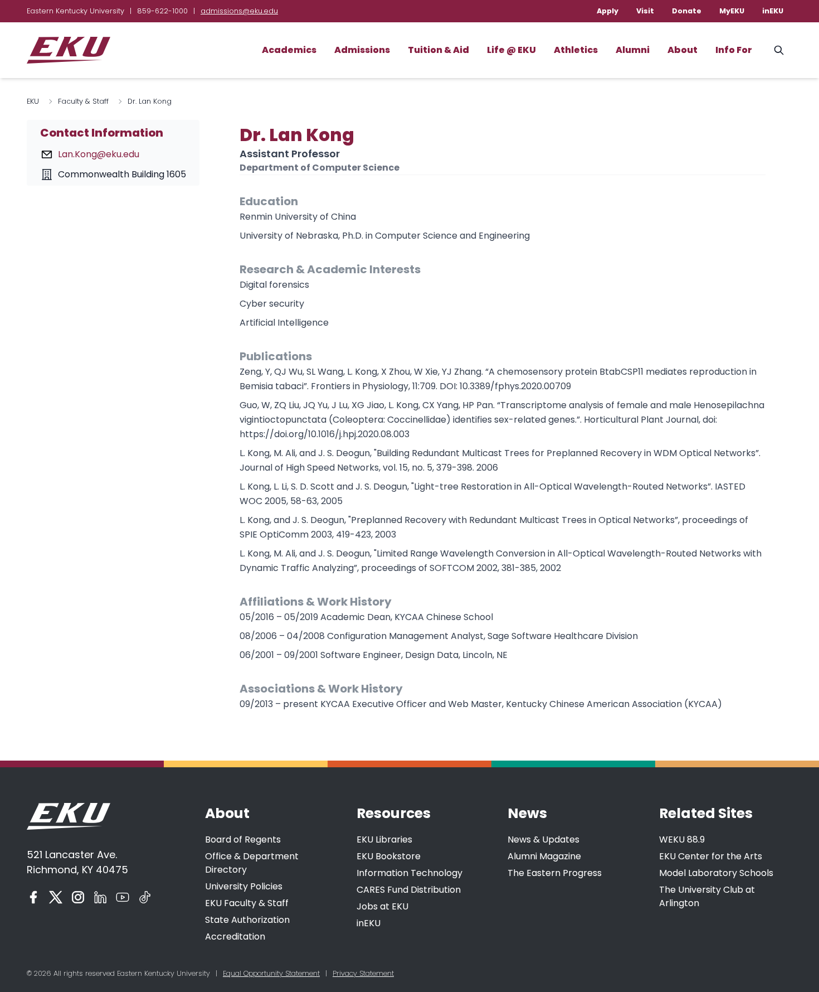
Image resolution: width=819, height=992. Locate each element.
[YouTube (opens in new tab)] (122, 897)
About (682, 49)
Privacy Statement (363, 973)
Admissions (362, 49)
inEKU (772, 11)
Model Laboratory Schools (716, 873)
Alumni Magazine (544, 856)
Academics (289, 49)
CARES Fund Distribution (409, 889)
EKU (33, 101)
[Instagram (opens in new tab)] (78, 897)
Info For (733, 49)
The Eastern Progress (555, 873)
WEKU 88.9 (682, 839)
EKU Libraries (384, 839)
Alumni (633, 49)
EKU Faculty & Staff (247, 903)
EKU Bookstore (389, 856)
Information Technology (409, 873)
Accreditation (235, 936)
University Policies (243, 886)
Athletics (576, 49)
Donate (686, 11)
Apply (607, 11)
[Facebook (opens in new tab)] (33, 897)
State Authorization (247, 919)
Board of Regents (243, 839)
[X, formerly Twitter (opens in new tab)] (55, 897)
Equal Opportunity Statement (271, 973)
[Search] (779, 50)
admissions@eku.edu (239, 11)
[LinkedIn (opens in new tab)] (100, 897)
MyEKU (731, 11)
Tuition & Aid (438, 49)
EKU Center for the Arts (710, 856)
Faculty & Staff (83, 101)
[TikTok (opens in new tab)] (145, 897)
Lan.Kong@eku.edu (98, 154)
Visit (645, 11)
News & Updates (543, 839)
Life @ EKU (511, 49)
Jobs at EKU (382, 906)
